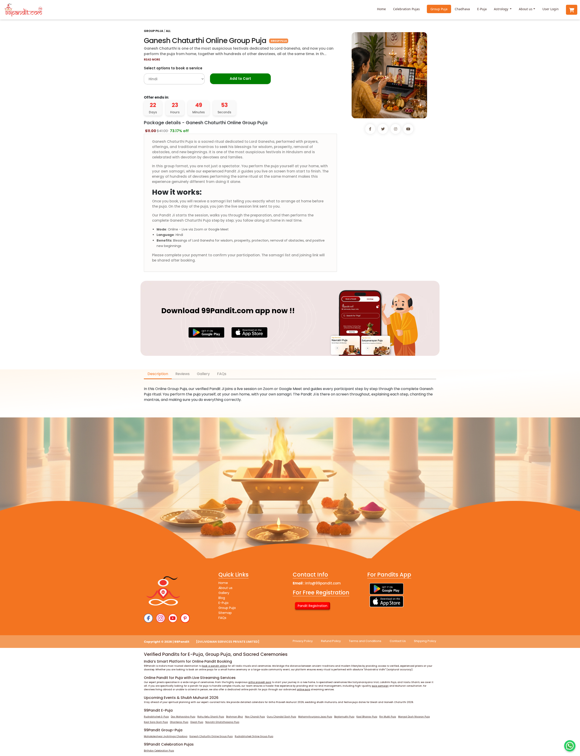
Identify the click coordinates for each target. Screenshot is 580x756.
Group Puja (438, 9)
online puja (303, 689)
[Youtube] (172, 618)
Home (381, 9)
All (168, 31)
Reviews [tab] (182, 373)
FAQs (222, 617)
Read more (152, 59)
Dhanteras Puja (179, 722)
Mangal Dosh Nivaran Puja (414, 716)
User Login (550, 9)
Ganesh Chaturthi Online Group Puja (211, 736)
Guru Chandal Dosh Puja (281, 716)
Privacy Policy (303, 641)
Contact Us (398, 641)
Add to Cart (240, 78)
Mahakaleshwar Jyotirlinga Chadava (165, 736)
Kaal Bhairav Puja (366, 716)
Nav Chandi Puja (255, 716)
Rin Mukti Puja (387, 716)
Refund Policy (331, 641)
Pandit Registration (312, 605)
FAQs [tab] (221, 373)
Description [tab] (157, 373)
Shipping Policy (425, 641)
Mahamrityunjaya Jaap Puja (315, 716)
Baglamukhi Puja (344, 716)
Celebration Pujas (406, 9)
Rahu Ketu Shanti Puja (210, 716)
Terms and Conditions (365, 641)
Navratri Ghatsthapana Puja (222, 722)
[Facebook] (148, 618)
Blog (221, 598)
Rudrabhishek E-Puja (156, 716)
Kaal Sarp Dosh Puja (156, 722)
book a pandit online (214, 666)
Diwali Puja (196, 722)
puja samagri (380, 686)
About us (525, 9)
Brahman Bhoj (234, 716)
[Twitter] (185, 618)
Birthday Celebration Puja (159, 750)
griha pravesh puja (259, 682)
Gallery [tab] (203, 373)
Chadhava (462, 9)
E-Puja (482, 9)
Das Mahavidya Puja (183, 716)
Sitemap (225, 613)
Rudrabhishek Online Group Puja (254, 736)
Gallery (223, 593)
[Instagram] (160, 618)
